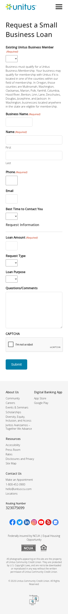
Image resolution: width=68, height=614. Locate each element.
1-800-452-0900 (15, 484)
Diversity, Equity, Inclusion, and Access (18, 418)
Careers (10, 403)
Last (8, 163)
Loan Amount (22, 237)
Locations (12, 493)
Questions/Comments (22, 288)
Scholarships (13, 412)
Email (9, 191)
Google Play (41, 403)
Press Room (13, 449)
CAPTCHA (13, 334)
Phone (16, 172)
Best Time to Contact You (24, 209)
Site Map (11, 463)
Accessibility (13, 445)
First (8, 147)
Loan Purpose (15, 272)
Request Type (16, 256)
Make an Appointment (19, 479)
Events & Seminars (17, 407)
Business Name (23, 114)
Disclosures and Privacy (20, 459)
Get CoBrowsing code (34, 600)
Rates (9, 454)
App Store (40, 398)
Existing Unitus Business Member (30, 49)
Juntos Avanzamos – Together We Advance (19, 427)
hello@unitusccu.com (19, 489)
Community (13, 398)
